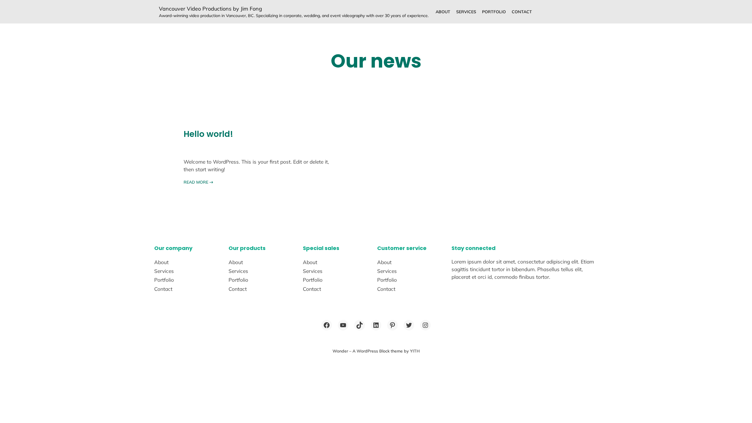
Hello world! (208, 134)
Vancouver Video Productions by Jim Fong (210, 8)
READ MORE (198, 182)
